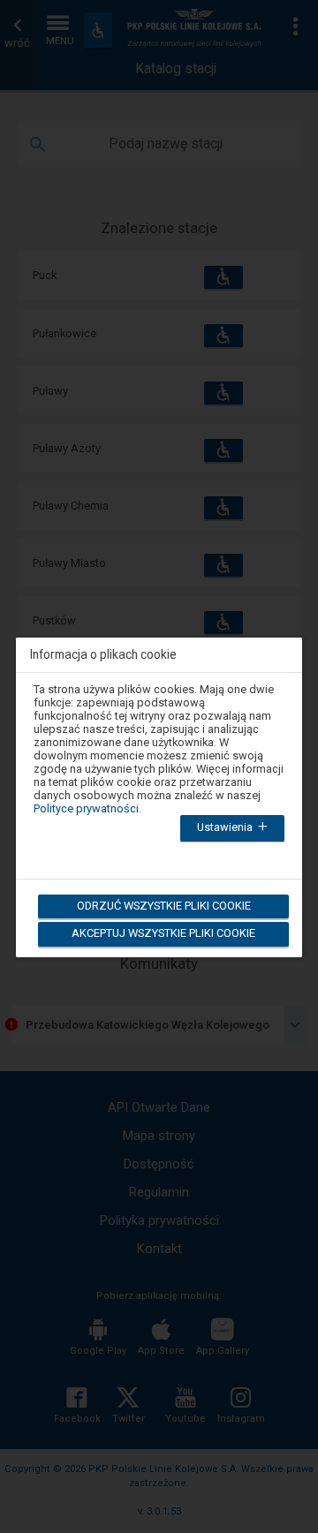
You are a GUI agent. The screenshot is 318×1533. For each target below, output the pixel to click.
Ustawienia (226, 827)
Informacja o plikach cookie (103, 654)
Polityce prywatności (86, 808)
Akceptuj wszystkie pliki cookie (163, 933)
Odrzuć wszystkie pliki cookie (164, 905)
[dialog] (159, 786)
